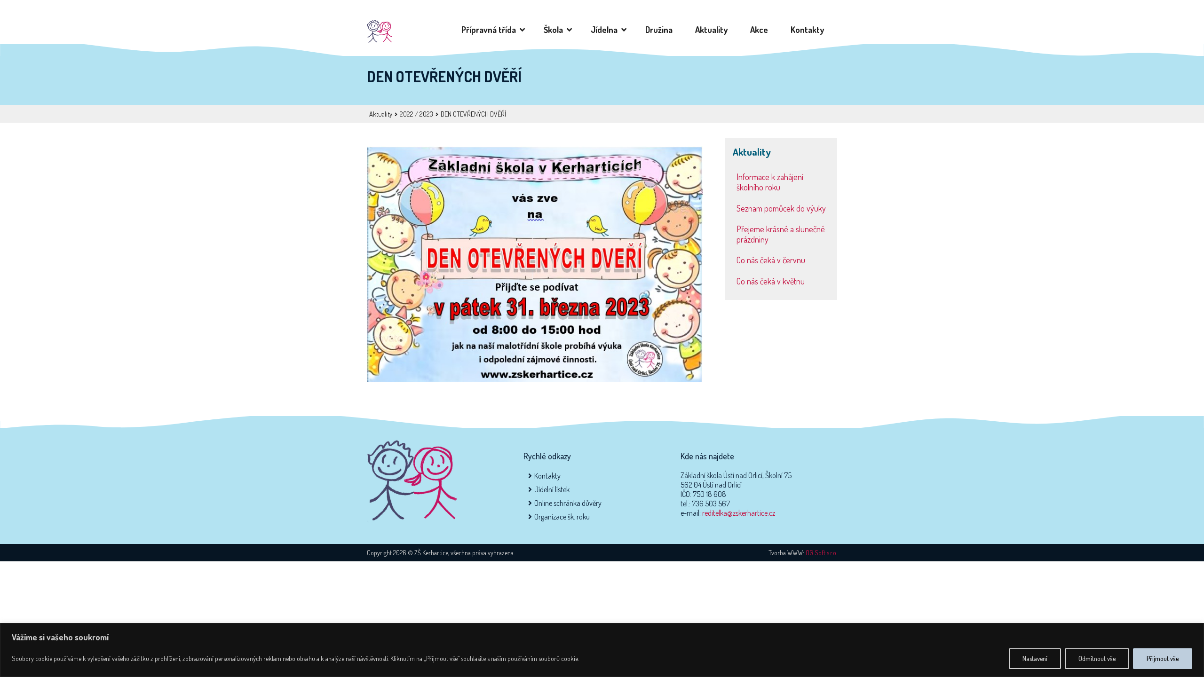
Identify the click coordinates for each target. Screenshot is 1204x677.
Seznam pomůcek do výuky (781, 208)
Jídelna (606, 29)
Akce (761, 29)
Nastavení (1034, 658)
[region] (602, 650)
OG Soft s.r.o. (821, 553)
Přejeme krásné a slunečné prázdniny (781, 234)
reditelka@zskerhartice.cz (738, 513)
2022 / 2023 (416, 114)
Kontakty (809, 29)
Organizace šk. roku (562, 516)
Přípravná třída (490, 29)
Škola (555, 29)
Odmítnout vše (1097, 658)
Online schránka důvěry (568, 503)
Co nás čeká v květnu (771, 281)
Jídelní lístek (552, 489)
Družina (660, 29)
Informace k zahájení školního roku (770, 182)
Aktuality (713, 29)
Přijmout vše (1163, 658)
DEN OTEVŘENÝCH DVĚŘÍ (473, 114)
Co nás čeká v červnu (771, 260)
